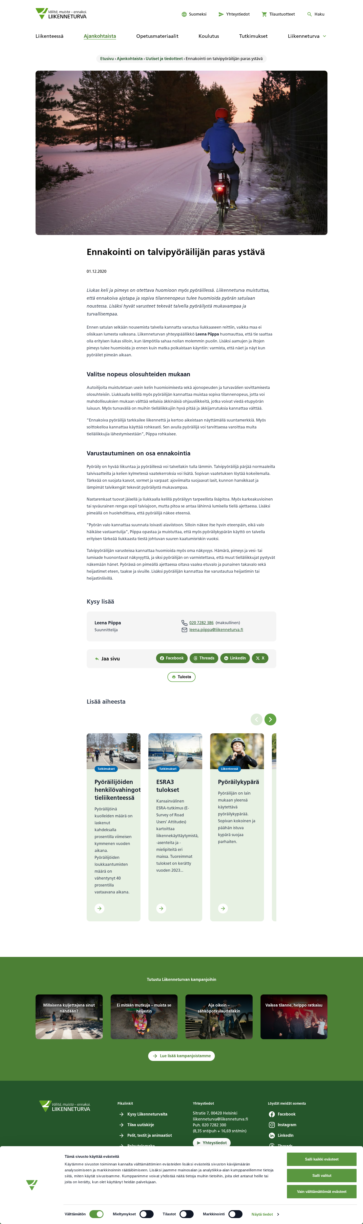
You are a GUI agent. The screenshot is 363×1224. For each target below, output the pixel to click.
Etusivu (107, 58)
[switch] (147, 1214)
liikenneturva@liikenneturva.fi (220, 1119)
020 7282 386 (201, 622)
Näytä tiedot (262, 1214)
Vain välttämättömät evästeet (321, 1191)
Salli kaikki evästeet (322, 1159)
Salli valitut (321, 1175)
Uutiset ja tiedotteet (164, 58)
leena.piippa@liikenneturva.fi (216, 629)
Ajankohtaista (130, 58)
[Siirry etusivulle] (61, 13)
